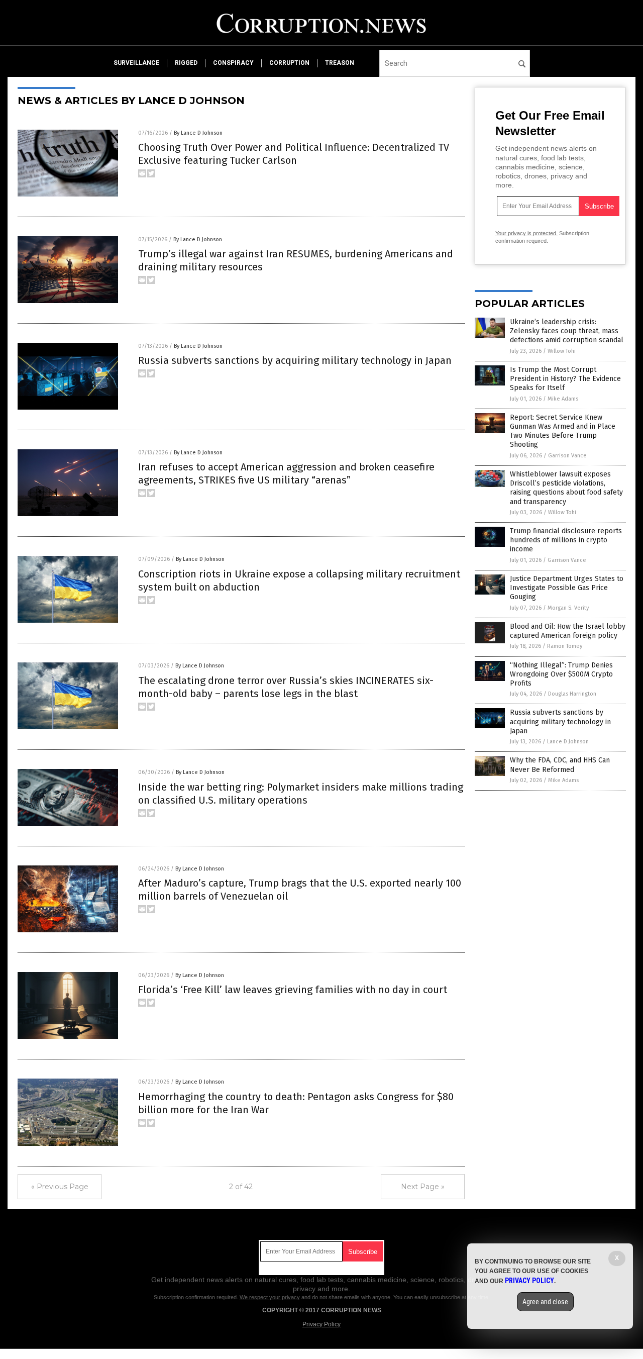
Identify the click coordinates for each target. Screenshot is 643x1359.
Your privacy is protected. (526, 233)
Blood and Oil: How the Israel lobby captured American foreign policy (567, 631)
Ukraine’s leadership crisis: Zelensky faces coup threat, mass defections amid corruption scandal (566, 331)
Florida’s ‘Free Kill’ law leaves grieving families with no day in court (292, 990)
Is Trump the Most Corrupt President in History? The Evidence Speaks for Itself (565, 378)
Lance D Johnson (568, 741)
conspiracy (233, 62)
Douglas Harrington (572, 694)
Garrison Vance (567, 455)
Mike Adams (563, 399)
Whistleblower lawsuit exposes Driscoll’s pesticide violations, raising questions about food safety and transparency (566, 488)
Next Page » (423, 1186)
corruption (289, 62)
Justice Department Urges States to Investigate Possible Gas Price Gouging (566, 587)
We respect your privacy (270, 1297)
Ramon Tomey (564, 646)
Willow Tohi (562, 351)
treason (339, 62)
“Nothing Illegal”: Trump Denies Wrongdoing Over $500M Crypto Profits (561, 674)
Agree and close (545, 1302)
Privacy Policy (321, 1324)
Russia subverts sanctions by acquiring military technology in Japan (295, 360)
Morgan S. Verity (568, 608)
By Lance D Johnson (198, 133)
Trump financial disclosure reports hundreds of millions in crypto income (566, 540)
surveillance (136, 62)
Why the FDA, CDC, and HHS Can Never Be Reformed (560, 764)
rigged (186, 62)
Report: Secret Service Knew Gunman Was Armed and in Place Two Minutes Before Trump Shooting (562, 431)
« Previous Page (59, 1186)
